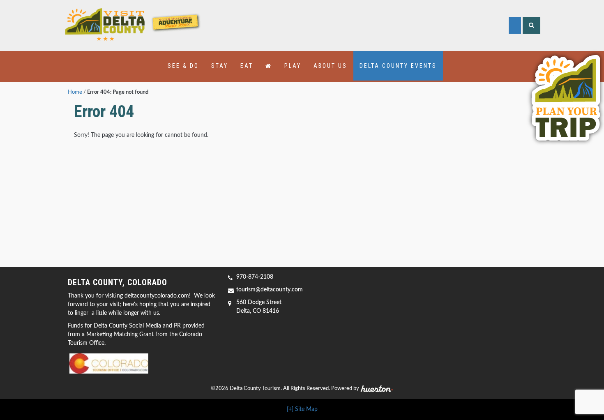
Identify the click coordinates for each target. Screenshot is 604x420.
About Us (330, 65)
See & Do (183, 65)
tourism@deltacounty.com (269, 290)
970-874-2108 (254, 277)
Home (75, 92)
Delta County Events (398, 65)
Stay (219, 65)
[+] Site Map (302, 409)
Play (292, 65)
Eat (246, 65)
